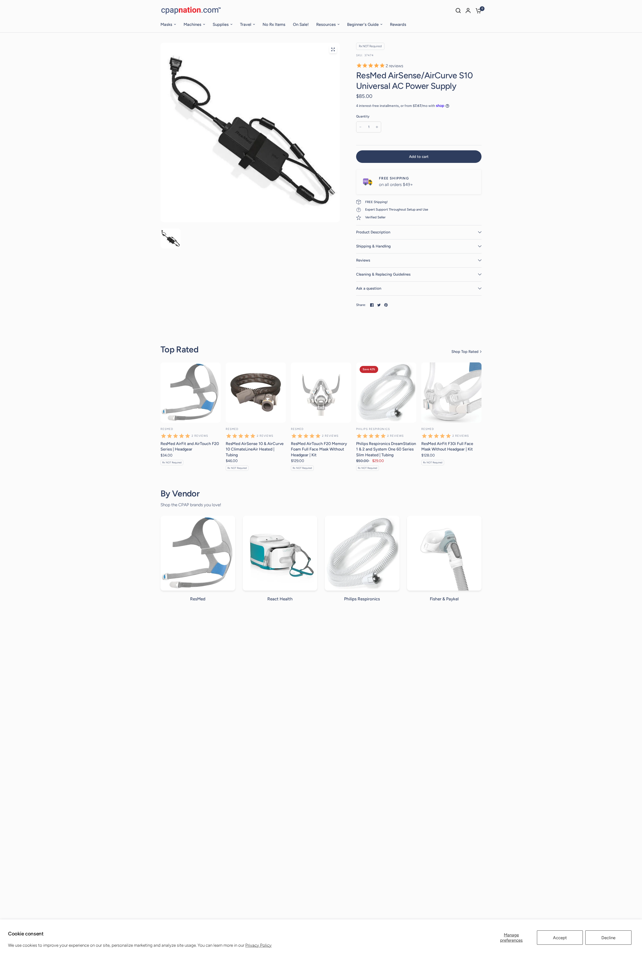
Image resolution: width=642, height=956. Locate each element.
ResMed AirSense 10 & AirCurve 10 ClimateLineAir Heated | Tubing (255, 449)
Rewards (398, 24)
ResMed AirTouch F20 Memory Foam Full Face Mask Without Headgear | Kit (319, 449)
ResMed (167, 429)
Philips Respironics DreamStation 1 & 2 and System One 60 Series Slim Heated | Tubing (386, 449)
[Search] (458, 11)
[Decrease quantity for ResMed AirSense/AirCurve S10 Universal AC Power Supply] (360, 127)
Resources (326, 24)
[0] (477, 11)
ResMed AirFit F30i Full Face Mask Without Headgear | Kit (447, 446)
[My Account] (468, 11)
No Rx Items (274, 24)
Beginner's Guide (363, 24)
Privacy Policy (258, 945)
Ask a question (368, 288)
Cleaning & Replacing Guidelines (383, 274)
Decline (608, 937)
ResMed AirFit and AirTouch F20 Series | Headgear (189, 446)
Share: (361, 304)
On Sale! (301, 24)
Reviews (363, 260)
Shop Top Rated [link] (464, 352)
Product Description (373, 232)
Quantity (362, 116)
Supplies (221, 24)
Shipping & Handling (373, 246)
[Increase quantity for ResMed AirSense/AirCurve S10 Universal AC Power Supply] (377, 127)
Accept (560, 937)
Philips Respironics (373, 429)
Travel (245, 24)
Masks (166, 24)
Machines (192, 24)
